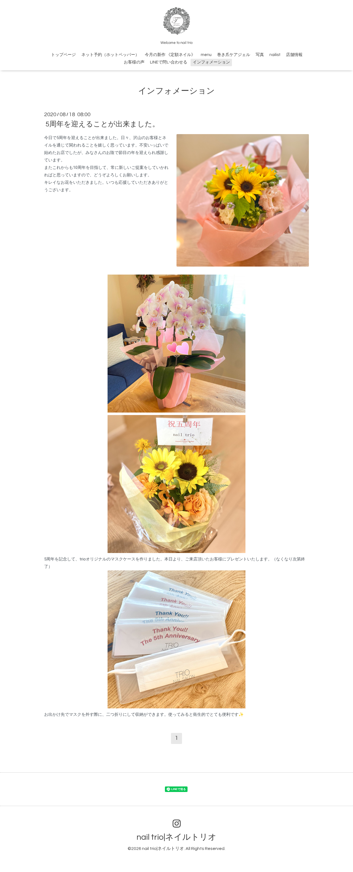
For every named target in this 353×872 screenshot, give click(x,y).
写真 (260, 55)
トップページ (63, 55)
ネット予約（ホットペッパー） (110, 55)
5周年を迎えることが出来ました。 (102, 124)
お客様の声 (134, 62)
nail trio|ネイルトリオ (176, 837)
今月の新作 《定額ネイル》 (170, 55)
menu (206, 55)
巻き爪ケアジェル (233, 55)
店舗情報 (294, 55)
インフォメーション (211, 62)
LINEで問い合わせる (168, 62)
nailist (274, 55)
